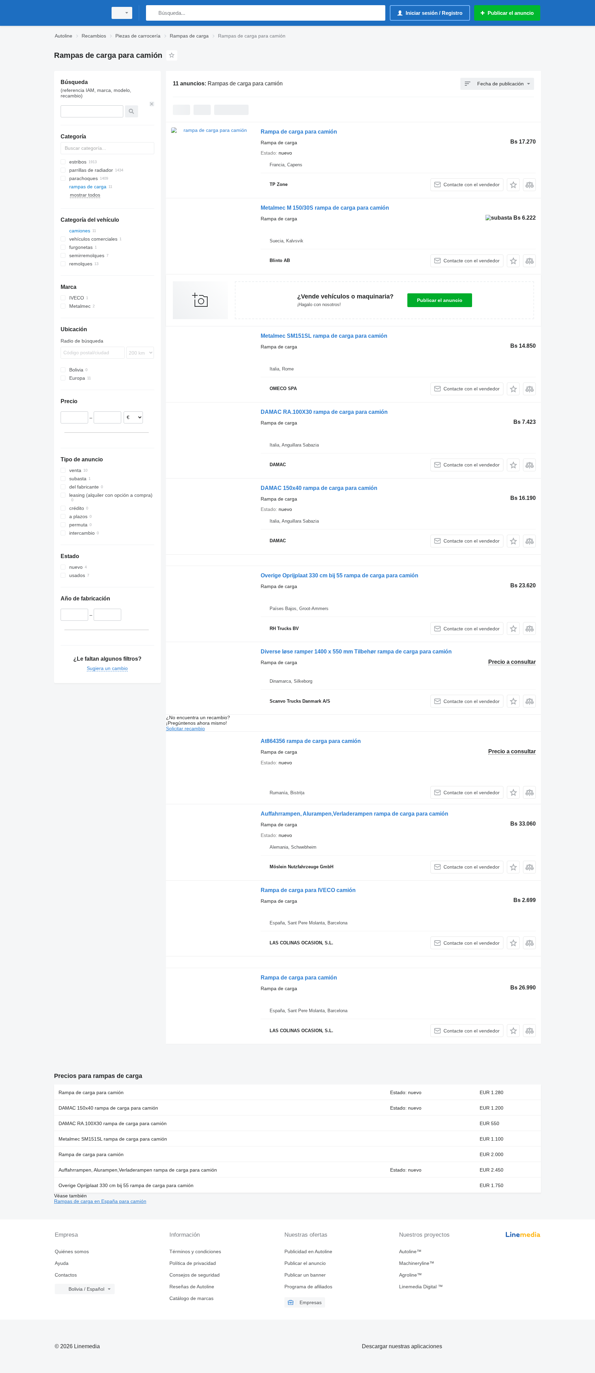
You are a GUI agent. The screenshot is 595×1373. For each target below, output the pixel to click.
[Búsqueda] (152, 13)
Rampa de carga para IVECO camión (308, 890)
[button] (513, 184)
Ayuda (62, 1263)
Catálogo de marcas (191, 1298)
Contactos (66, 1275)
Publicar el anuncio (439, 300)
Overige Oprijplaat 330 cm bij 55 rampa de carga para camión (339, 575)
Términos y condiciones (195, 1251)
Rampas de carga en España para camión (100, 1201)
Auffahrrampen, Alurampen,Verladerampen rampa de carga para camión (354, 814)
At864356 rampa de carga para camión (311, 741)
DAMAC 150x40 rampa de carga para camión (319, 488)
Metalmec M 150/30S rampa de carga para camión (325, 208)
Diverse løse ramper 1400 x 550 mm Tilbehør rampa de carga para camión (356, 651)
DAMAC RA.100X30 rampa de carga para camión (324, 412)
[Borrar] (151, 104)
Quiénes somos (72, 1251)
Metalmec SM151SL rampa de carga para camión (324, 336)
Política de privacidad (192, 1263)
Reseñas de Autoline (191, 1286)
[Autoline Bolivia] (79, 13)
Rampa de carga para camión (299, 132)
